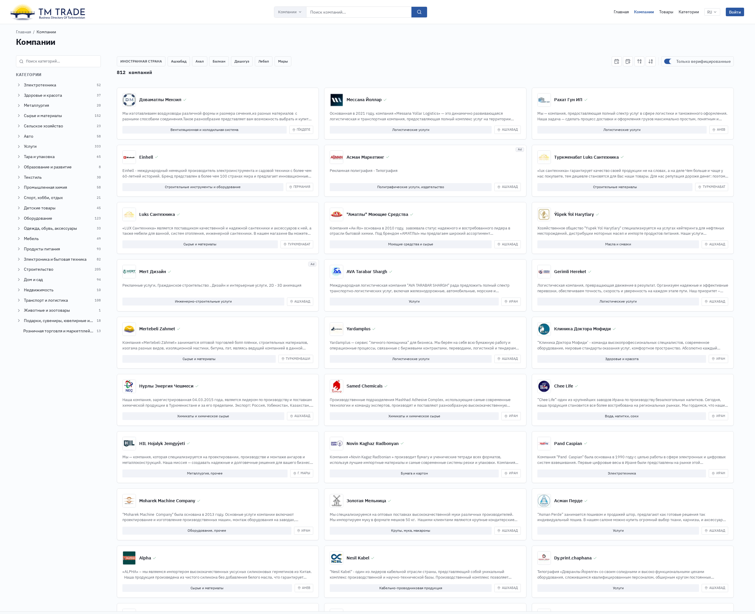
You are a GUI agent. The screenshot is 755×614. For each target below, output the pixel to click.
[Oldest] (628, 61)
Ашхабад (178, 61)
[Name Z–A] (651, 61)
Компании (287, 11)
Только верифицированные (703, 61)
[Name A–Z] (639, 61)
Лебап (263, 61)
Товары (666, 11)
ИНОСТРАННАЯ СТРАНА (141, 61)
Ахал (200, 61)
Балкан (219, 61)
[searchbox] (58, 61)
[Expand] (19, 85)
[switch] (669, 61)
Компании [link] (46, 32)
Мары (283, 61)
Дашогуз (241, 61)
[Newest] (617, 61)
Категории (689, 11)
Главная (621, 11)
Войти (735, 12)
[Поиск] (419, 12)
